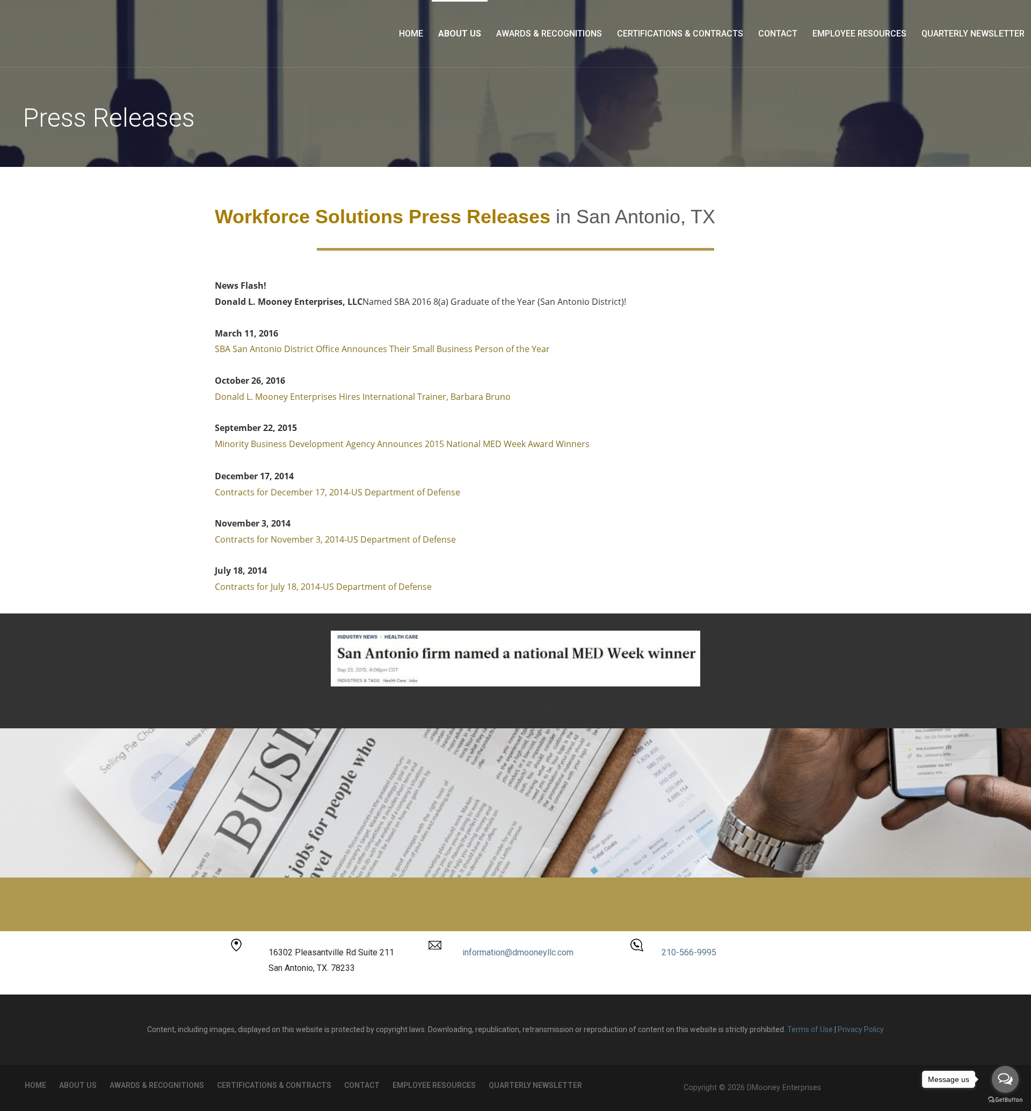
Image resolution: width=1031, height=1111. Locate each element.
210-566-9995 (689, 952)
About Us (459, 33)
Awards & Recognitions (549, 33)
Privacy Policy (861, 1029)
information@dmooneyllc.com (517, 952)
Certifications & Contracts (680, 33)
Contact (777, 33)
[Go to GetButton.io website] (1005, 1100)
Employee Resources (859, 33)
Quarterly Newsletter (973, 33)
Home (411, 33)
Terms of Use (810, 1029)
